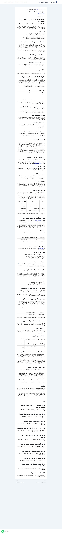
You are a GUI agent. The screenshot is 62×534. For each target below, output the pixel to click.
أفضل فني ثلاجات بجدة (37, 220)
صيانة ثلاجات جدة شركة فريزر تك (47, 2)
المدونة (44, 9)
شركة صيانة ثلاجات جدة (38, 9)
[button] (2, 531)
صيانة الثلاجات (19, 263)
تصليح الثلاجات (41, 248)
